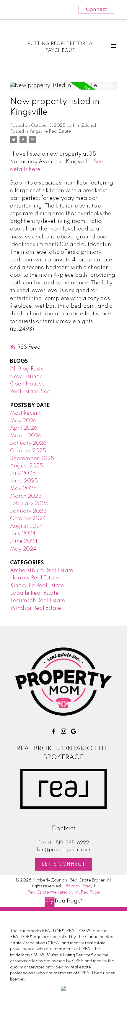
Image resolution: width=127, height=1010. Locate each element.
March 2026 (25, 436)
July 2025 (23, 473)
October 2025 (28, 451)
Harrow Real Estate (34, 578)
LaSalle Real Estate (34, 593)
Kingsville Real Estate (50, 131)
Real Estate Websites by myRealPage (63, 892)
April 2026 (23, 428)
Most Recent (25, 413)
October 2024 (28, 518)
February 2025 (29, 503)
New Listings (26, 376)
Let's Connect (63, 864)
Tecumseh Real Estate (37, 600)
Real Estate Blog (30, 391)
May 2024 (23, 549)
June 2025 (24, 481)
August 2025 (26, 466)
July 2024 (22, 533)
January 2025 (28, 511)
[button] (53, 731)
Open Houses (27, 384)
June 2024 (24, 541)
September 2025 (32, 458)
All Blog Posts (26, 369)
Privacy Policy (79, 886)
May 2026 (23, 421)
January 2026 (28, 443)
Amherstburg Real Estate (41, 570)
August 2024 (26, 526)
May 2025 (23, 488)
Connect (96, 9)
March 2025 (26, 496)
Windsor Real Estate (35, 608)
